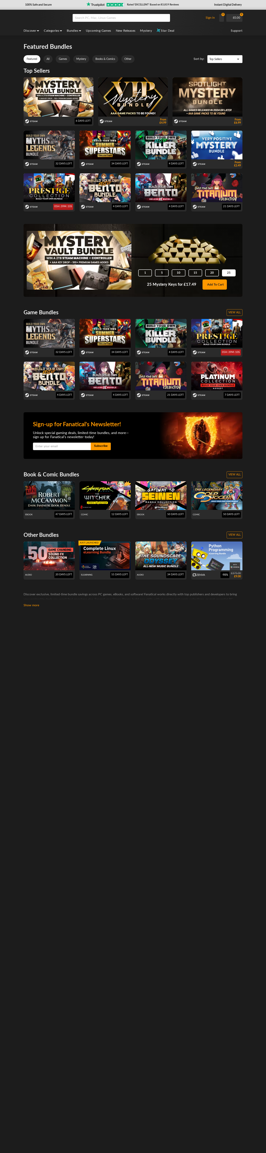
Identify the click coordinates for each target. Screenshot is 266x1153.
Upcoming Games (98, 30)
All (48, 59)
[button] (38, 5)
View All (234, 312)
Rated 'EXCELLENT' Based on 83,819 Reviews (153, 4)
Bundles (72, 30)
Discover (30, 30)
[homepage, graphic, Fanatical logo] (45, 18)
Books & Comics (105, 59)
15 (195, 272)
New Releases (126, 30)
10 (178, 272)
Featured (32, 59)
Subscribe (101, 445)
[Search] (165, 18)
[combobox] (137, 18)
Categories (51, 30)
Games (63, 59)
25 (229, 272)
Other (127, 59)
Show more (31, 605)
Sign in (210, 17)
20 (212, 272)
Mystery (146, 30)
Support (236, 30)
